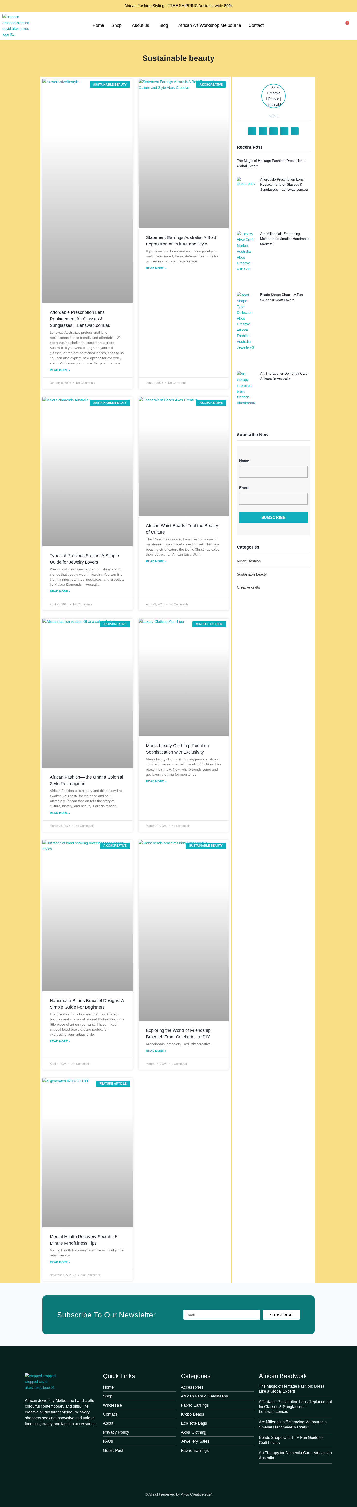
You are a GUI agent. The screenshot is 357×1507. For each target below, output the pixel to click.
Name (244, 461)
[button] (252, 131)
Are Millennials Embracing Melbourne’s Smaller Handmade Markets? (285, 239)
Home (98, 25)
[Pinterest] (37, 1434)
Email (244, 488)
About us (140, 25)
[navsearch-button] (331, 26)
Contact (256, 25)
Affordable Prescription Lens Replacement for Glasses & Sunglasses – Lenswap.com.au (80, 319)
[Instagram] (57, 1434)
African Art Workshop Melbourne (209, 25)
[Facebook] (27, 1434)
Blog (163, 25)
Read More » (60, 370)
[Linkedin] (66, 1434)
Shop (116, 25)
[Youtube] (47, 1434)
